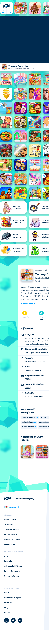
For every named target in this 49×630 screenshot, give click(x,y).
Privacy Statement (12, 571)
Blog (6, 608)
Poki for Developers (12, 598)
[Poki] (6, 6)
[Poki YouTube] (20, 620)
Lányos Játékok (30, 417)
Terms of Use (9, 581)
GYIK (6, 556)
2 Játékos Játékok (11, 530)
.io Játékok (8, 525)
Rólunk (7, 593)
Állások (7, 612)
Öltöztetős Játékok (12, 539)
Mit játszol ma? (10, 11)
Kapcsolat (8, 561)
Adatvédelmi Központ (13, 566)
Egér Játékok (29, 422)
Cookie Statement (11, 576)
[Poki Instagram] (13, 620)
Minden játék (9, 544)
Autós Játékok (10, 520)
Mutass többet (27, 303)
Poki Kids (8, 603)
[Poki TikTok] (6, 620)
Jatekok (38, 270)
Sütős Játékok (29, 427)
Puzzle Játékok (10, 534)
